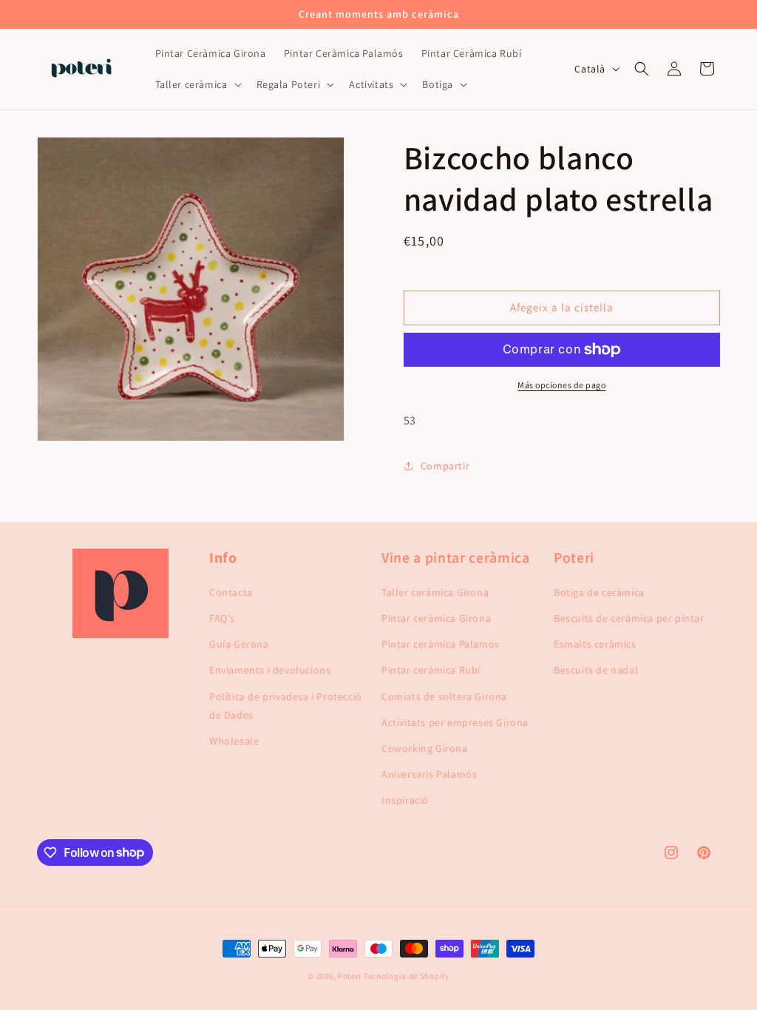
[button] (197, 84)
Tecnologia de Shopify (406, 976)
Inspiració (405, 800)
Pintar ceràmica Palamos (440, 644)
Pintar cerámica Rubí (431, 670)
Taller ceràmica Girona (435, 592)
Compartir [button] (445, 465)
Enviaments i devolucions (269, 670)
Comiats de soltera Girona (444, 696)
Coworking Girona (424, 748)
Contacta (231, 592)
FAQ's (222, 618)
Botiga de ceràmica (599, 592)
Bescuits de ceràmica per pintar (629, 618)
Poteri (349, 976)
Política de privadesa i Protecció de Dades (285, 706)
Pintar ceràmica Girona (436, 618)
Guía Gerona (239, 644)
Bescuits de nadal (596, 670)
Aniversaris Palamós (429, 774)
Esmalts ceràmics (595, 644)
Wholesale (234, 741)
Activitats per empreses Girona (455, 722)
